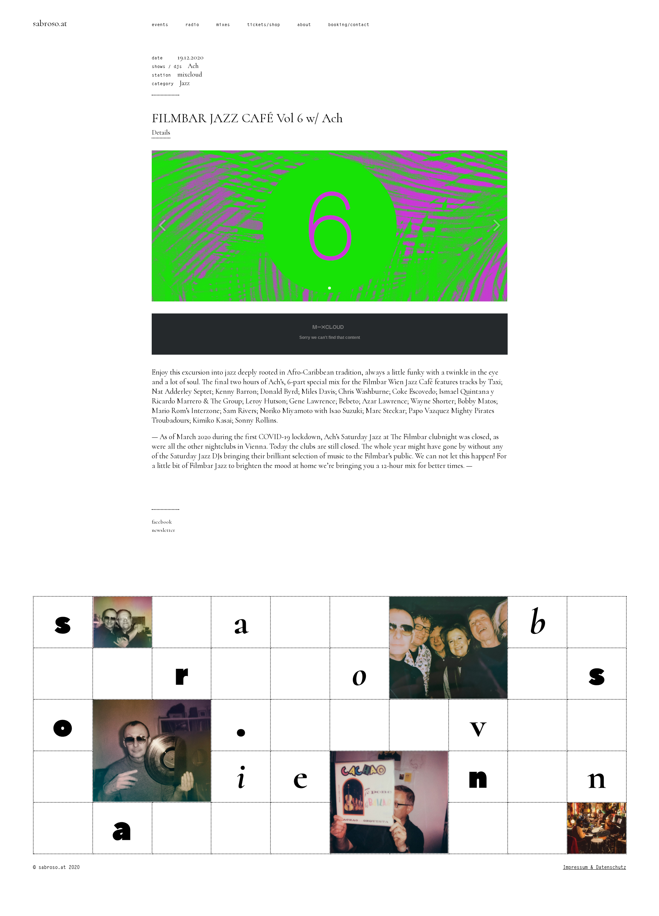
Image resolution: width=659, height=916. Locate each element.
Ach (193, 66)
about (304, 25)
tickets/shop (263, 25)
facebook (162, 521)
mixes (223, 25)
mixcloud (189, 74)
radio (192, 25)
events (160, 25)
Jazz (185, 83)
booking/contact (348, 25)
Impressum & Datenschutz (594, 867)
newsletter (163, 530)
